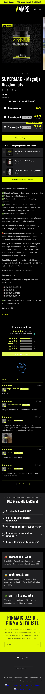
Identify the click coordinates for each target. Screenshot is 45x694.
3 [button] (23, 484)
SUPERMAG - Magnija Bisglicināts (27, 151)
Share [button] (6, 315)
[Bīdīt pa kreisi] (17, 73)
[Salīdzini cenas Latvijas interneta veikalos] (22, 685)
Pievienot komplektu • (22, 179)
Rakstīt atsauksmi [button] (22, 354)
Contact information (12, 681)
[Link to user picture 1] (7, 438)
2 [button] (19, 484)
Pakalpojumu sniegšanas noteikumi (31, 681)
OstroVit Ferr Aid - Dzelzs (24, 161)
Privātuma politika (35, 677)
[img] (7, 385)
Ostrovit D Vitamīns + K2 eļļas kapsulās (28, 171)
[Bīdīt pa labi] (27, 73)
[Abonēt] (38, 644)
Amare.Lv (12, 677)
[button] (4, 9)
